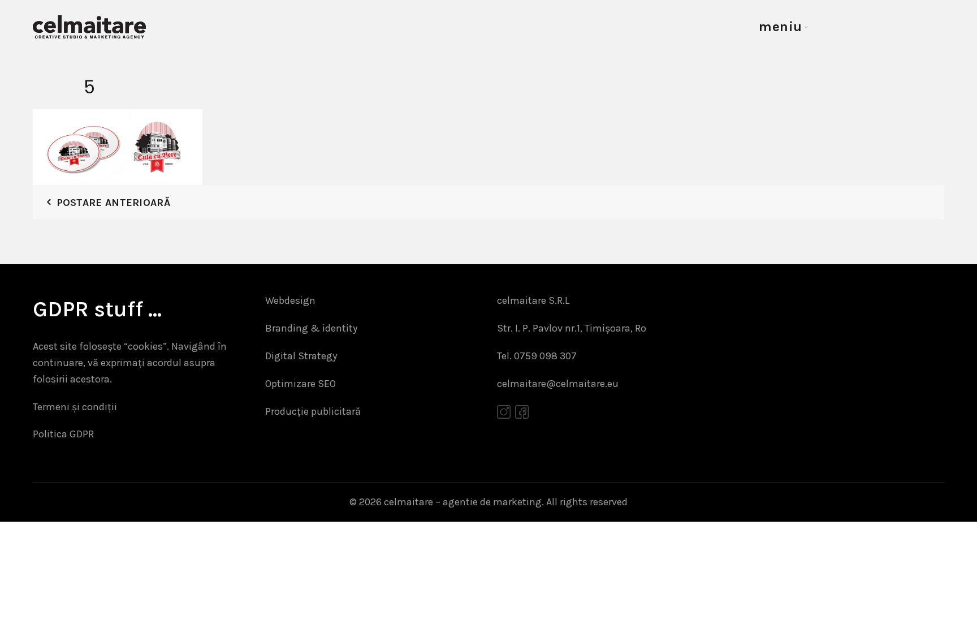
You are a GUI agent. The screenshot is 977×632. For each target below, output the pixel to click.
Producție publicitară (313, 411)
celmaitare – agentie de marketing (463, 502)
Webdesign (290, 300)
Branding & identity (311, 328)
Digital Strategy (301, 356)
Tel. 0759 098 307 (537, 356)
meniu (780, 27)
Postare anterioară (113, 202)
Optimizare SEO (300, 383)
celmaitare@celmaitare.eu (558, 383)
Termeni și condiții (75, 407)
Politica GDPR (63, 434)
